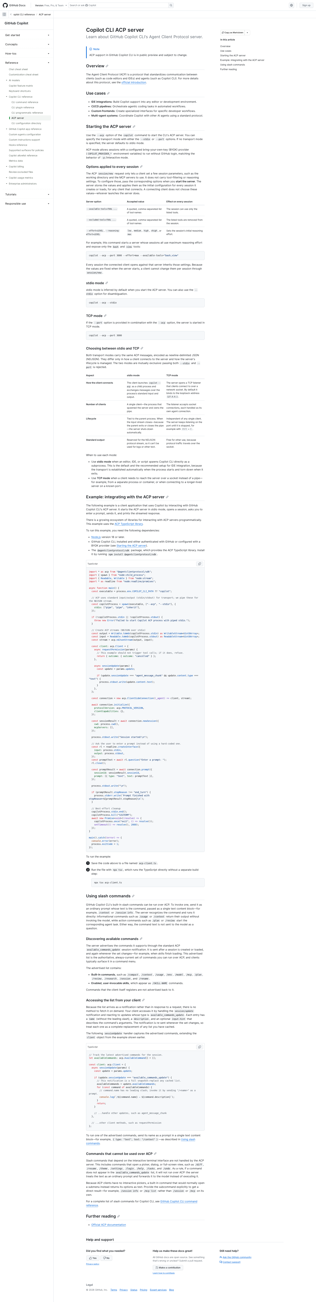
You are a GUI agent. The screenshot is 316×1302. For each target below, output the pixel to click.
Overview (95, 66)
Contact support (231, 1262)
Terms (113, 1289)
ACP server (45, 14)
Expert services (158, 1289)
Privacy (124, 1289)
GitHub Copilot (16, 23)
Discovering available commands (112, 939)
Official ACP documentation (108, 1224)
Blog (171, 1289)
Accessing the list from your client (113, 1000)
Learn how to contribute (164, 1273)
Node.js (96, 537)
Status (133, 1289)
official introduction (133, 82)
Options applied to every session (112, 167)
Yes (94, 1258)
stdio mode (95, 283)
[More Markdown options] (247, 32)
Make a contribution (169, 1267)
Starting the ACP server (108, 126)
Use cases (96, 93)
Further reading (101, 1216)
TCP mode (94, 316)
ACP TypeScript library (129, 523)
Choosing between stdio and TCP (112, 348)
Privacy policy (92, 1264)
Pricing (143, 1289)
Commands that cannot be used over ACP (119, 1154)
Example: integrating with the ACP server (125, 497)
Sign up (306, 5)
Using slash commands (108, 896)
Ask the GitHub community (237, 1257)
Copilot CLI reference (23, 14)
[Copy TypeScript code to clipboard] (199, 563)
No (107, 1258)
